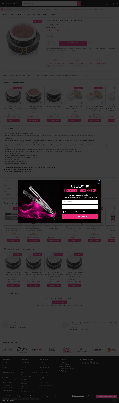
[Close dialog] (98, 181)
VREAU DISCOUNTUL (80, 216)
